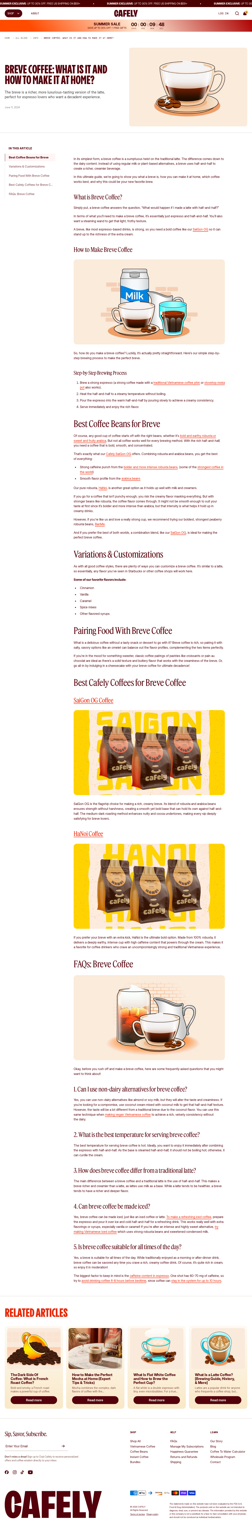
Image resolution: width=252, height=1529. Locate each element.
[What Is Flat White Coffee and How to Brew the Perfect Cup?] (156, 1348)
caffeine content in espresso (149, 1276)
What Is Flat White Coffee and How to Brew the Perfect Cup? (154, 1379)
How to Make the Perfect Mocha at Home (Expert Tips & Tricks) (92, 1379)
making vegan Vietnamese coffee (128, 1114)
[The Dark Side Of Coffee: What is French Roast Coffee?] (34, 1348)
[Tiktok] (22, 1472)
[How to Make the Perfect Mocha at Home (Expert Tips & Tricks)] (95, 1348)
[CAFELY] (126, 13)
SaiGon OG (200, 229)
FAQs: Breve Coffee (21, 194)
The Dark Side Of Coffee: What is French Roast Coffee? (29, 1379)
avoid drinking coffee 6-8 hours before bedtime (114, 1281)
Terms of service (137, 1514)
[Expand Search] (237, 13)
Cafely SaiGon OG (118, 454)
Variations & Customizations (27, 166)
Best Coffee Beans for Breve (29, 157)
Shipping (175, 1462)
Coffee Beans (139, 1451)
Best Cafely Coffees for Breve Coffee (32, 185)
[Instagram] (15, 1472)
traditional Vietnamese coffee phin (176, 383)
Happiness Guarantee (184, 1451)
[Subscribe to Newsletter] (63, 1446)
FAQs (173, 1441)
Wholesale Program (222, 1457)
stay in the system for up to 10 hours (196, 1281)
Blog (213, 1446)
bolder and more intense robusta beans (151, 467)
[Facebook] (7, 1472)
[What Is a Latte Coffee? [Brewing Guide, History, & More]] (218, 1348)
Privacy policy (152, 1514)
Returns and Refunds (183, 1457)
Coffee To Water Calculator (227, 1451)
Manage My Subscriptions (187, 1446)
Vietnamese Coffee (142, 1446)
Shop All (135, 1441)
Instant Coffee (139, 1457)
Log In (223, 13)
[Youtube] (30, 1472)
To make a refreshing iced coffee (188, 1217)
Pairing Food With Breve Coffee (29, 176)
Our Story (216, 1441)
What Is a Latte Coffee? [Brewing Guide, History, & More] (215, 1379)
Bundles (135, 1462)
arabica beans (130, 478)
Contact (215, 1462)
